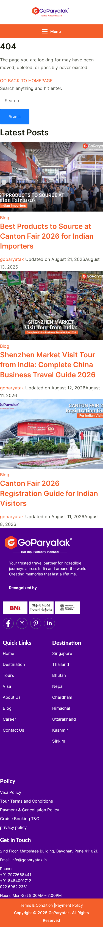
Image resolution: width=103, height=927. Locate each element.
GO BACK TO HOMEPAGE (26, 80)
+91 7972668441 (15, 874)
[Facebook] (8, 623)
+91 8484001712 (15, 880)
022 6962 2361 (14, 886)
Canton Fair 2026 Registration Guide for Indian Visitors (49, 493)
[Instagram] (21, 623)
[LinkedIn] (49, 623)
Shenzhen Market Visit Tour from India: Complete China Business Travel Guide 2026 (48, 364)
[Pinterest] (35, 623)
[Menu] (45, 31)
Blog (4, 217)
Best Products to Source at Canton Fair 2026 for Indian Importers (47, 236)
